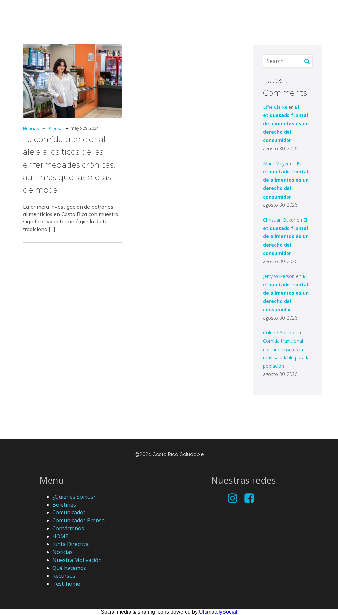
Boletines (64, 504)
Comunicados (69, 512)
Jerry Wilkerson (279, 276)
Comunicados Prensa (78, 520)
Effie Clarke (275, 107)
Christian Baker (279, 220)
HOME (60, 536)
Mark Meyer (276, 163)
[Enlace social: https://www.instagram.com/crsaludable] (235, 498)
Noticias (31, 128)
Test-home (66, 583)
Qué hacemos (69, 567)
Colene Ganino (278, 332)
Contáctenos (68, 528)
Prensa (55, 128)
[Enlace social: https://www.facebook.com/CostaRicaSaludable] (251, 498)
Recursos (63, 575)
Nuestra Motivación (77, 560)
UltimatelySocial (218, 612)
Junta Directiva (70, 544)
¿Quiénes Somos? (74, 496)
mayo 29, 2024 (85, 128)
